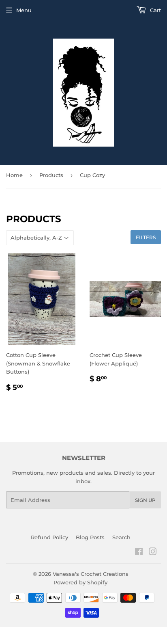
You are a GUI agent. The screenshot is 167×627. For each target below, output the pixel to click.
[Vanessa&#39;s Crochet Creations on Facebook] (139, 552)
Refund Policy (49, 537)
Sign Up (145, 500)
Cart (154, 10)
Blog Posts (90, 537)
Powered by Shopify (80, 582)
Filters (146, 237)
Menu (24, 10)
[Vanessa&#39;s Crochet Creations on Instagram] (153, 552)
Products (51, 175)
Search (121, 537)
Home (14, 175)
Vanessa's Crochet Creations (90, 574)
